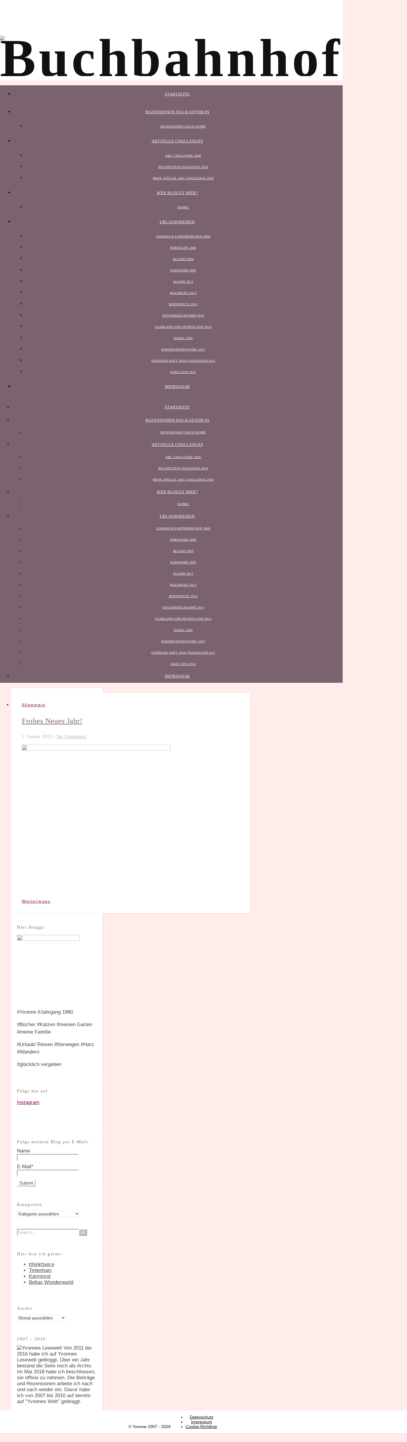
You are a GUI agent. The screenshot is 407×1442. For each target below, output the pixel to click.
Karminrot (40, 1276)
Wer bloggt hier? (177, 193)
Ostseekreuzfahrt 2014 (183, 315)
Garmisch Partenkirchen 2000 (183, 236)
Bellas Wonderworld (51, 1282)
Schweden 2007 (183, 270)
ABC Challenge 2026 (183, 155)
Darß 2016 (183, 338)
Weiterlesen (36, 901)
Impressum (177, 386)
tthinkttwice (41, 1264)
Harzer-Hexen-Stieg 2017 (183, 349)
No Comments (71, 736)
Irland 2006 (183, 259)
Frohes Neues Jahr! (52, 721)
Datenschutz (201, 1417)
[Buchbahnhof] (171, 58)
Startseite (177, 94)
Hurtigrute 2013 (183, 304)
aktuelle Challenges (177, 141)
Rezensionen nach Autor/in (177, 112)
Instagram (28, 1102)
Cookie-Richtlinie (201, 1426)
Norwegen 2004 (183, 247)
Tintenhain (40, 1270)
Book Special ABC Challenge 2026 (183, 178)
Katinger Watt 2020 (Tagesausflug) (183, 360)
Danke (183, 207)
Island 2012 (183, 281)
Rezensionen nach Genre (183, 126)
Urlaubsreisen (177, 222)
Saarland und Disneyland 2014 (183, 326)
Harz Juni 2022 (183, 372)
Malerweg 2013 (183, 293)
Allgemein (34, 704)
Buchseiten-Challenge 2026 (183, 167)
